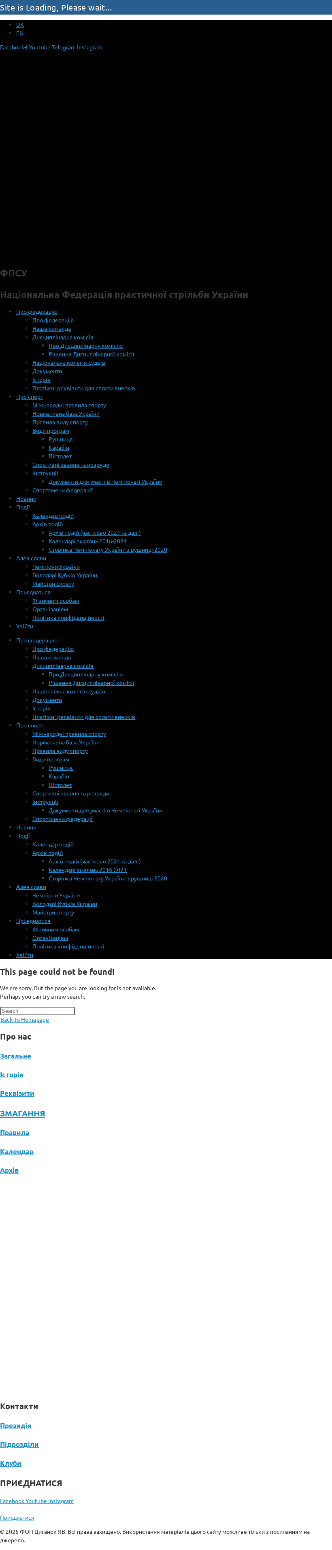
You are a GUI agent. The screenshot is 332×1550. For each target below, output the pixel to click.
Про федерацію (36, 311)
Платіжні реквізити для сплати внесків (83, 387)
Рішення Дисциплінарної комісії (91, 353)
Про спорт (29, 396)
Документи (47, 370)
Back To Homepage (24, 1019)
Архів (9, 1170)
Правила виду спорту (60, 421)
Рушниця (61, 438)
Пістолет (60, 455)
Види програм (50, 430)
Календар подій (53, 515)
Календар (17, 1151)
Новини (26, 498)
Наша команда (51, 328)
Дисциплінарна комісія (63, 336)
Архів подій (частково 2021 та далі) (95, 532)
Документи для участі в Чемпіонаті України (105, 481)
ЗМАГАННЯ (22, 1113)
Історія (41, 379)
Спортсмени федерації (62, 489)
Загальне (15, 1056)
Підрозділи (19, 1444)
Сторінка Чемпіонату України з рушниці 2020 (108, 549)
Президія (16, 1425)
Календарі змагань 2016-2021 (88, 540)
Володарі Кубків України (64, 574)
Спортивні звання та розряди (70, 464)
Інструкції (45, 472)
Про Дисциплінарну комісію (86, 345)
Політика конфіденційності (68, 617)
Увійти (24, 625)
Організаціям (50, 608)
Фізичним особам (55, 600)
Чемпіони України (56, 566)
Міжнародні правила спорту (69, 404)
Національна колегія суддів (68, 362)
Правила (14, 1132)
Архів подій (47, 523)
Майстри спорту (53, 583)
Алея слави (31, 557)
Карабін (59, 447)
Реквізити (17, 1093)
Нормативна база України (66, 413)
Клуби (10, 1463)
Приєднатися (33, 591)
